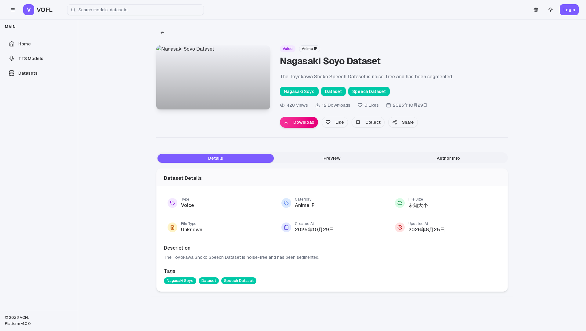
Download (303, 122)
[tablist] (332, 157)
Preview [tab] (332, 158)
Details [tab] (215, 158)
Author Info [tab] (448, 158)
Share (408, 122)
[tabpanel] (332, 229)
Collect (373, 122)
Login (569, 9)
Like (339, 122)
